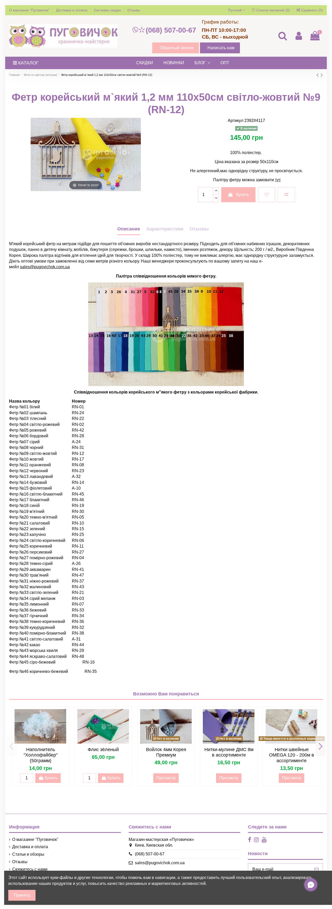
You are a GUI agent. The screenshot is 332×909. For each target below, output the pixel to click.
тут (278, 180)
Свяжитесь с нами (29, 869)
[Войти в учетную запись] (299, 36)
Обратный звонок (176, 48)
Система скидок (108, 10)
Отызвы (199, 228)
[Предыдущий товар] (318, 74)
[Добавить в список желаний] (266, 194)
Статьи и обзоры (28, 854)
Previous (11, 746)
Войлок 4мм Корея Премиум (166, 752)
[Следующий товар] (322, 74)
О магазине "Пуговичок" (30, 10)
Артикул (235, 120)
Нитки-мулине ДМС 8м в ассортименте (228, 752)
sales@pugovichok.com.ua (160, 863)
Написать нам (221, 48)
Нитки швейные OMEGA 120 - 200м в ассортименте (291, 755)
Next (320, 746)
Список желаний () (273, 10)
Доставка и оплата (72, 10)
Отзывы (133, 10)
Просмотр (166, 778)
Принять (22, 895)
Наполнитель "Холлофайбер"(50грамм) (41, 755)
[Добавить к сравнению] (286, 194)
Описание (128, 228)
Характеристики (164, 228)
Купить (242, 194)
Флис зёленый (103, 749)
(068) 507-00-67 (171, 30)
